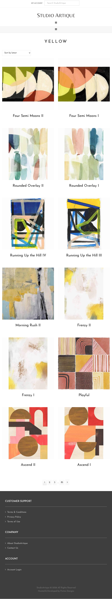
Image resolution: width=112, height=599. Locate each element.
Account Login (14, 570)
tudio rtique (56, 15)
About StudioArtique (17, 543)
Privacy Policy (14, 517)
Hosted (41, 591)
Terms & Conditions (16, 512)
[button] (56, 23)
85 (63, 482)
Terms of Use (13, 522)
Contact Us (12, 548)
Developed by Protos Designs (60, 591)
